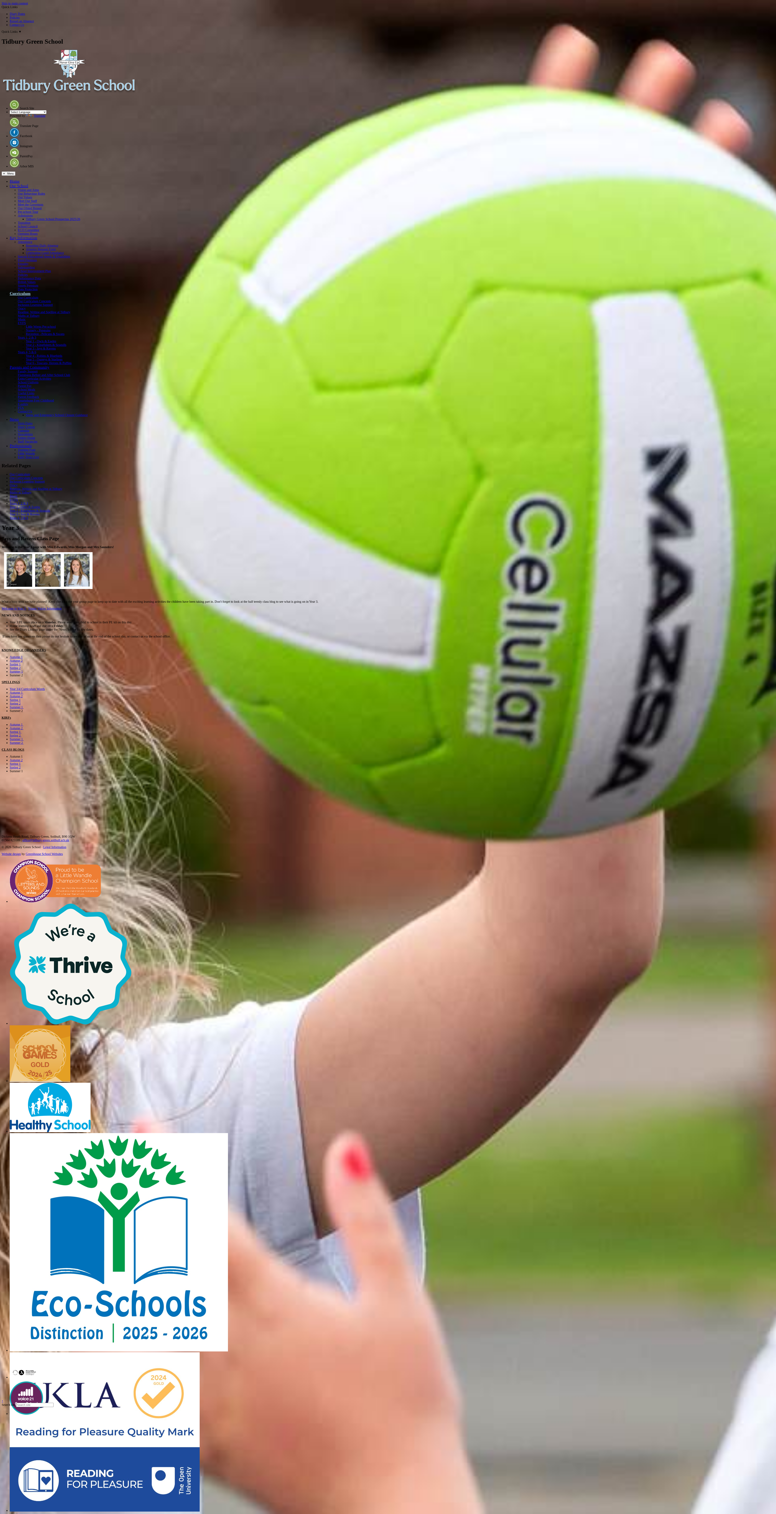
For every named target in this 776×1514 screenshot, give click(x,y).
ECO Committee (28, 230)
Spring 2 (15, 668)
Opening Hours (28, 233)
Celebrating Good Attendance (45, 253)
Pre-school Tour (28, 212)
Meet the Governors (30, 204)
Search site (8, 1404)
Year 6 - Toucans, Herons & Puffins (49, 363)
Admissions (25, 215)
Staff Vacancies (27, 441)
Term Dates (25, 423)
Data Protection (28, 289)
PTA (21, 407)
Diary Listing (26, 427)
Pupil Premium (27, 260)
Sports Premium (28, 285)
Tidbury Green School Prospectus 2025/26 (53, 219)
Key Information (23, 238)
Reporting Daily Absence (42, 245)
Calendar (23, 430)
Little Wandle (26, 453)
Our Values (25, 197)
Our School (19, 186)
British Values (27, 282)
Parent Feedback (28, 397)
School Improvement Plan (34, 271)
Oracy (22, 308)
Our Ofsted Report (30, 208)
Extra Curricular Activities (34, 378)
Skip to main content (15, 3)
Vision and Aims (28, 190)
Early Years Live (28, 457)
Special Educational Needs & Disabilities (44, 256)
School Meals (26, 389)
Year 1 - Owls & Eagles (41, 341)
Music (22, 319)
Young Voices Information (45, 608)
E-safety (23, 404)
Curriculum (20, 293)
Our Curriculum (28, 297)
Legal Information (54, 847)
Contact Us (17, 24)
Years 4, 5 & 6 (27, 352)
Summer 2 (17, 742)
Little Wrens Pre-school (41, 326)
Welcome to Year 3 (14, 608)
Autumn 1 (16, 657)
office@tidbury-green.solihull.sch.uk (45, 840)
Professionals (21, 445)
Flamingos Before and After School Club (44, 375)
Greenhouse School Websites (44, 854)
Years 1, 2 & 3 (27, 337)
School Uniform (28, 382)
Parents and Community (29, 367)
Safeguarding (26, 267)
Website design (11, 854)
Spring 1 (15, 664)
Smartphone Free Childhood (36, 400)
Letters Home (26, 438)
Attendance (25, 242)
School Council (28, 226)
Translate (39, 115)
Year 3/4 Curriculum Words (27, 689)
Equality (23, 263)
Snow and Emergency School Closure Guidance (57, 415)
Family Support (28, 371)
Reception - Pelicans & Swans (45, 334)
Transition (24, 222)
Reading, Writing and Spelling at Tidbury (44, 312)
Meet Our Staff (27, 201)
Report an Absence (22, 21)
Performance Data (29, 278)
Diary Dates (17, 14)
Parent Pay (25, 386)
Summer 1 (16, 671)
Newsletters (25, 434)
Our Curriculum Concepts (34, 301)
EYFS (22, 323)
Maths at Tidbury (29, 315)
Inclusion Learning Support (35, 305)
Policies (15, 17)
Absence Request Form (41, 249)
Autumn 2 (16, 660)
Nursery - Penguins (38, 330)
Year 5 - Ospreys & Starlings (44, 359)
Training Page (27, 449)
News (14, 419)
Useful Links (26, 393)
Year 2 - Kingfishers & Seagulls (46, 345)
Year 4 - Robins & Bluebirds (44, 355)
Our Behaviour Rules (31, 193)
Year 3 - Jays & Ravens (41, 348)
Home (15, 181)
